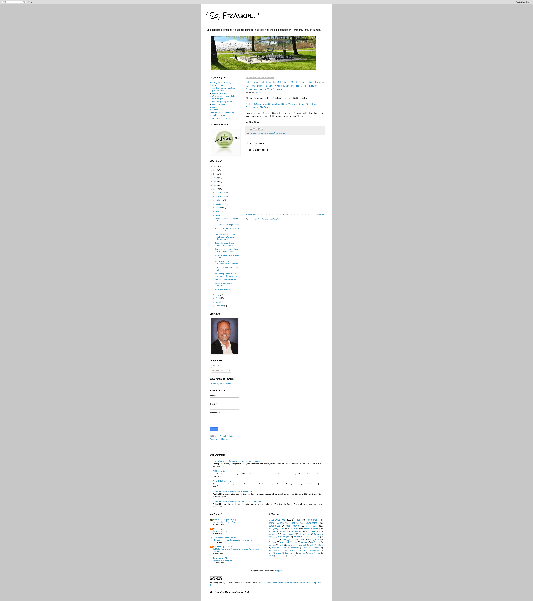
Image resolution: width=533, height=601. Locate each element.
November (220, 196)
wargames (314, 539)
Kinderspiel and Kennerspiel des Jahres (226, 262)
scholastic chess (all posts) (222, 112)
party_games (281, 556)
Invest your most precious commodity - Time (226, 250)
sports (271, 556)
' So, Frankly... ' (232, 15)
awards (283, 531)
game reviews (218, 91)
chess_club (314, 537)
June (218, 215)
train (270, 553)
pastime (294, 523)
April (218, 298)
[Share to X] (256, 129)
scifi (311, 545)
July (218, 211)
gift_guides (304, 534)
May (218, 294)
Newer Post (251, 214)
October (219, 200)
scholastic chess (311, 528)
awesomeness (312, 526)
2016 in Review (219, 471)
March (219, 302)
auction (302, 553)
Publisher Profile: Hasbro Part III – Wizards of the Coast (237, 501)
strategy (291, 556)
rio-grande (303, 545)
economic (295, 548)
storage (304, 542)
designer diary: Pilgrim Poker (224, 522)
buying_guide (288, 539)
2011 (215, 189)
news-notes (268, 133)
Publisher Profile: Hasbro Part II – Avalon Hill (232, 491)
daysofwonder (314, 550)
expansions (290, 545)
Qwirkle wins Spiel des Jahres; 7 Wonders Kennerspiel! (225, 236)
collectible (301, 550)
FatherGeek (290, 553)
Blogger (278, 570)
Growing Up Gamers (222, 547)
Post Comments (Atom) (268, 219)
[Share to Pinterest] (262, 129)
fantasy (307, 548)
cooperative (313, 531)
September (221, 204)
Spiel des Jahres (222, 290)
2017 (215, 166)
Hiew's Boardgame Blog (224, 520)
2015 (215, 174)
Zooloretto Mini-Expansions (227, 224)
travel (280, 545)
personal (312, 520)
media (316, 548)
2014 (215, 178)
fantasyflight (283, 537)
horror (311, 553)
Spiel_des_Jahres (281, 133)
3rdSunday (315, 542)
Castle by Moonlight (222, 529)
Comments (219, 370)
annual (272, 531)
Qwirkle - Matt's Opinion (225, 280)
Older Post (319, 214)
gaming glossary (219, 104)
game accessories (219, 93)
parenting (214, 107)
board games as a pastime (223, 88)
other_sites (274, 525)
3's (285, 548)
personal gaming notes (222, 101)
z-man (278, 553)
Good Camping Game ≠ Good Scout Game (225, 244)
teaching (275, 548)
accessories (297, 531)
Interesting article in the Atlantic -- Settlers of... (226, 274)
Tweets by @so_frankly (220, 384)
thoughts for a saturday (222, 560)
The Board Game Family (224, 538)
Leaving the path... (220, 531)
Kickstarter (289, 550)
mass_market (293, 525)
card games (288, 534)
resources (294, 528)
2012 (215, 185)
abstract (272, 545)
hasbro (302, 539)
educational (299, 537)
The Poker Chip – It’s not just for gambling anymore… (236, 461)
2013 (215, 181)
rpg (318, 553)
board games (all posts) (220, 82)
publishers (273, 539)
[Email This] (251, 129)
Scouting (214, 110)
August (219, 207)
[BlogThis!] (254, 129)
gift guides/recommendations (224, 96)
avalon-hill (284, 542)
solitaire (319, 545)
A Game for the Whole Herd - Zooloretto (227, 229)
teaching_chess (275, 550)
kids (298, 520)
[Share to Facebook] (259, 129)
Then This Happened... (223, 481)
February (220, 306)
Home (285, 214)
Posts (216, 366)
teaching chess (218, 115)
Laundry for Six (220, 558)
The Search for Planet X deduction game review (232, 540)
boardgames (258, 133)
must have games (219, 85)
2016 (215, 170)
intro (295, 542)
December (220, 192)
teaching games (219, 99)
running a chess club (221, 118)
